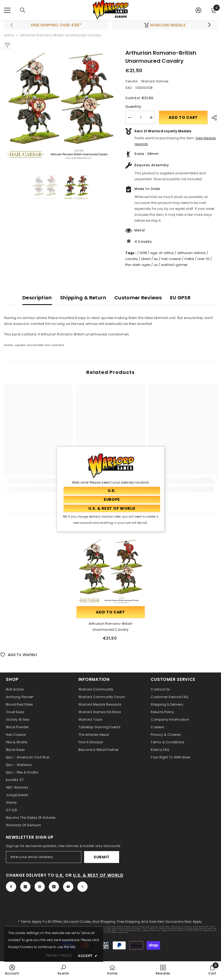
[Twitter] (82, 887)
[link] (38, 481)
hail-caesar (171, 258)
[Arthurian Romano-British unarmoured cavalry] (111, 571)
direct (146, 258)
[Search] (22, 10)
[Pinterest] (39, 887)
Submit (102, 857)
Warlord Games (154, 81)
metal (189, 258)
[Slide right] (209, 25)
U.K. (60, 875)
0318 (143, 253)
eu (156, 258)
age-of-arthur (162, 253)
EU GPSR (180, 297)
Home (9, 35)
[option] (61, 105)
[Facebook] (11, 887)
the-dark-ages (137, 264)
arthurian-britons (191, 253)
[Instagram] (25, 887)
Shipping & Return (83, 297)
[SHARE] (212, 117)
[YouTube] (68, 887)
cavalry (131, 258)
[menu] (7, 10)
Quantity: (133, 106)
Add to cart (183, 117)
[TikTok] (54, 887)
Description (37, 297)
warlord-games (174, 264)
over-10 (203, 258)
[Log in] (198, 10)
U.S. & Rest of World (98, 875)
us (156, 264)
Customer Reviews (138, 297)
